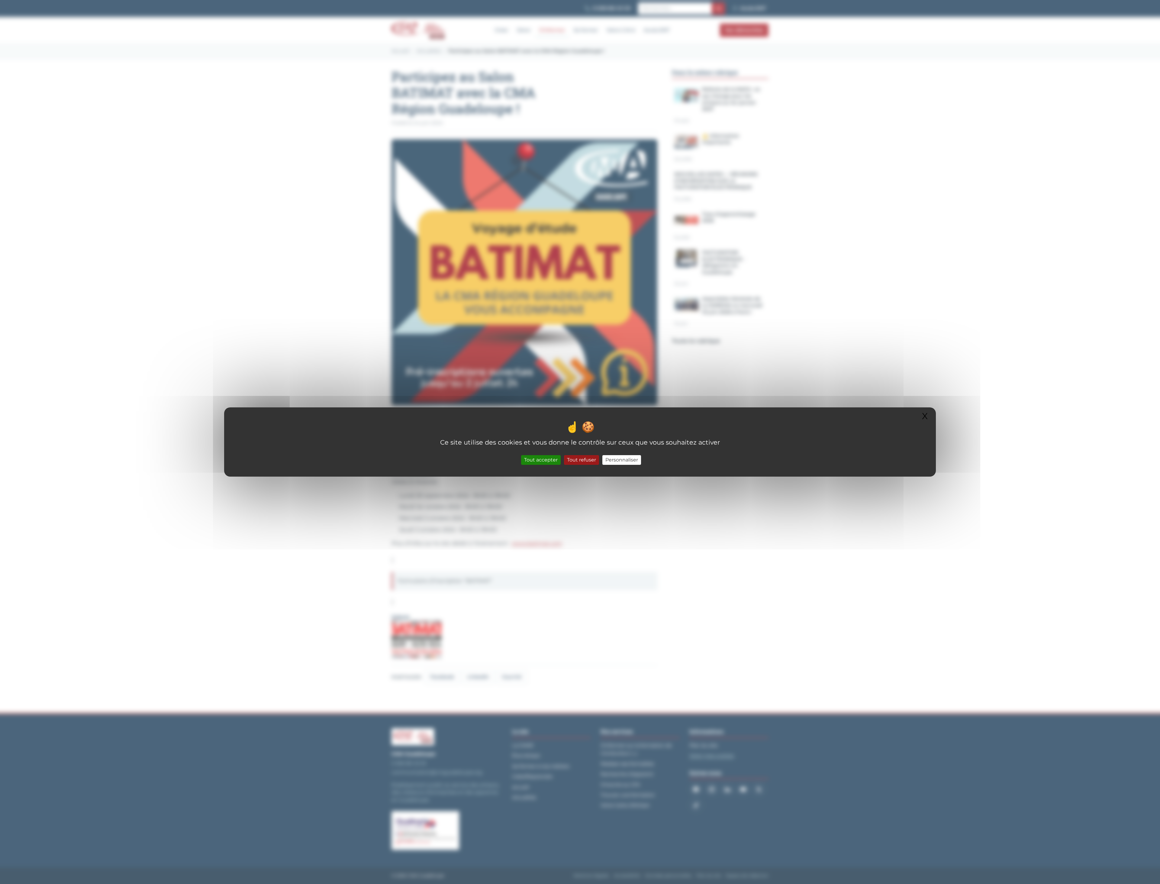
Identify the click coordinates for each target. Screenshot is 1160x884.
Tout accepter (541, 460)
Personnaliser (621, 460)
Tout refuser (581, 460)
